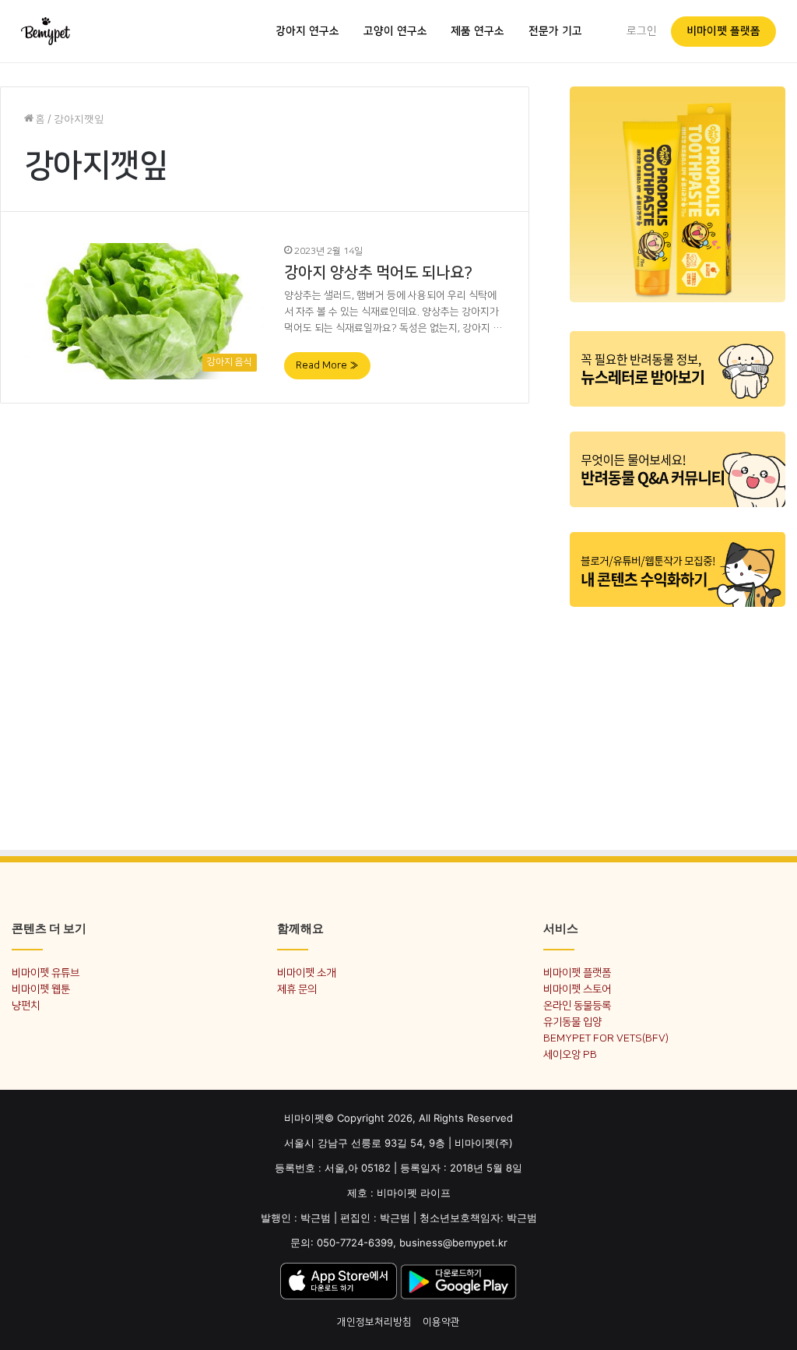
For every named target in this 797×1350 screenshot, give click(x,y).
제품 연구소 (477, 31)
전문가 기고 (555, 31)
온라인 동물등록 (577, 1005)
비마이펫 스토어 (577, 989)
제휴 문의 (297, 989)
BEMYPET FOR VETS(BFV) (606, 1038)
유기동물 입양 (572, 1021)
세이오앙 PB (570, 1054)
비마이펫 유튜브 (45, 972)
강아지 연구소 (307, 31)
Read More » (327, 365)
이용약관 (441, 1322)
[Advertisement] (677, 719)
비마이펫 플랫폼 (723, 31)
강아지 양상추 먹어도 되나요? (378, 272)
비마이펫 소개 (306, 972)
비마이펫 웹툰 (41, 989)
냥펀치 (26, 1005)
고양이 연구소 (395, 31)
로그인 (642, 31)
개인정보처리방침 (374, 1322)
